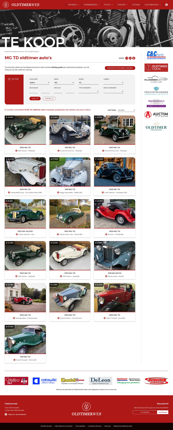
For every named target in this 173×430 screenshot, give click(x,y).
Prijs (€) (57, 88)
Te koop (121, 5)
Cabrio (106, 79)
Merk (56, 79)
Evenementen (90, 5)
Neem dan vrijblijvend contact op (95, 389)
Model (81, 79)
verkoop (8, 70)
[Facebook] (133, 58)
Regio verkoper (110, 88)
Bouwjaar (33, 88)
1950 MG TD (114, 231)
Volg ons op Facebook (17, 414)
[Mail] (126, 58)
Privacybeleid (80, 426)
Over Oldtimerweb (12, 408)
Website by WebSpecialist (123, 426)
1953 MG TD (25, 147)
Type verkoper (85, 88)
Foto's (107, 5)
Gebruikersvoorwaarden (63, 426)
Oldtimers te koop (18, 51)
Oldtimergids (151, 5)
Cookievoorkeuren (94, 426)
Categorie (33, 79)
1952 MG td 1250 (25, 231)
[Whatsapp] (130, 58)
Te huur (136, 5)
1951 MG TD (70, 147)
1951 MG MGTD (114, 273)
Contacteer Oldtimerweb (14, 410)
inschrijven (162, 412)
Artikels (72, 5)
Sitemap (107, 426)
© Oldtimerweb (46, 426)
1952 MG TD (69, 231)
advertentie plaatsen (74, 67)
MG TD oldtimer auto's (32, 51)
